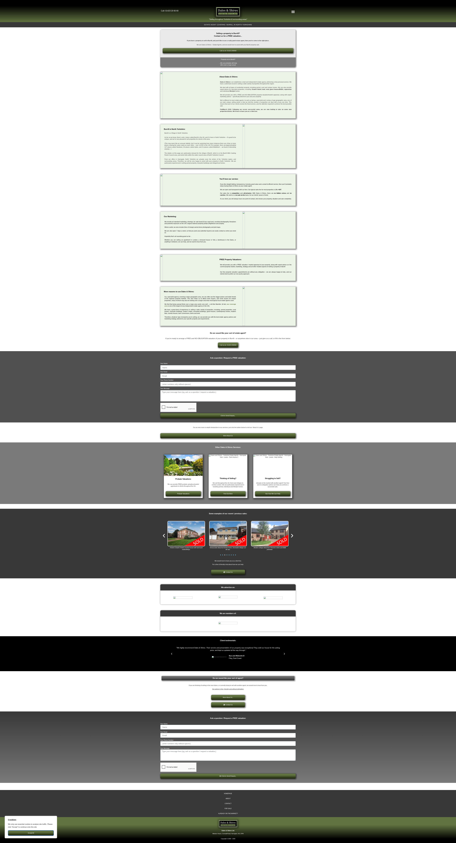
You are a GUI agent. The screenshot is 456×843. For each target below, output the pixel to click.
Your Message (165, 388)
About (228, 798)
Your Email (164, 372)
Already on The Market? (228, 813)
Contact (228, 803)
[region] (31, 827)
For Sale (228, 808)
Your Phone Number (167, 380)
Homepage (228, 793)
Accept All (31, 833)
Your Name (164, 363)
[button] (293, 11)
